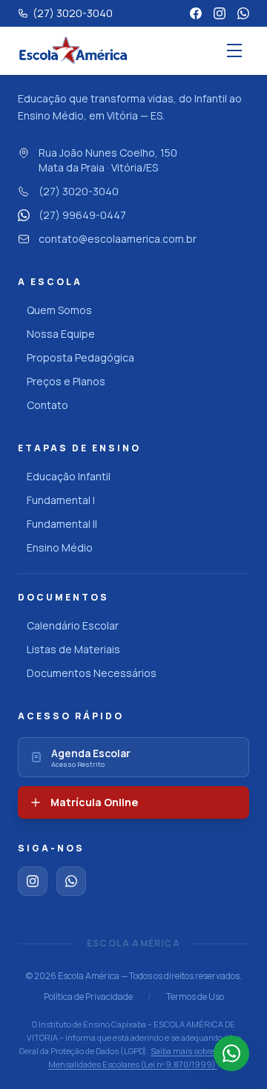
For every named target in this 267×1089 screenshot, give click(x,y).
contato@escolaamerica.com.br (118, 239)
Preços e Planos (66, 381)
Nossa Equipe (61, 334)
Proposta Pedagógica (80, 357)
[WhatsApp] (243, 13)
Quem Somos (59, 310)
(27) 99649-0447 (82, 215)
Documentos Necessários (91, 673)
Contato (47, 405)
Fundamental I (61, 500)
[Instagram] (219, 13)
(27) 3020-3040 (79, 191)
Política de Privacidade (88, 997)
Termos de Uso (195, 997)
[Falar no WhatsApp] (231, 1053)
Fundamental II (62, 524)
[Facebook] (196, 13)
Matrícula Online (94, 802)
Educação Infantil (69, 476)
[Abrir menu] (234, 50)
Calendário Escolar (73, 625)
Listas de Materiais (73, 649)
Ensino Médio (60, 547)
